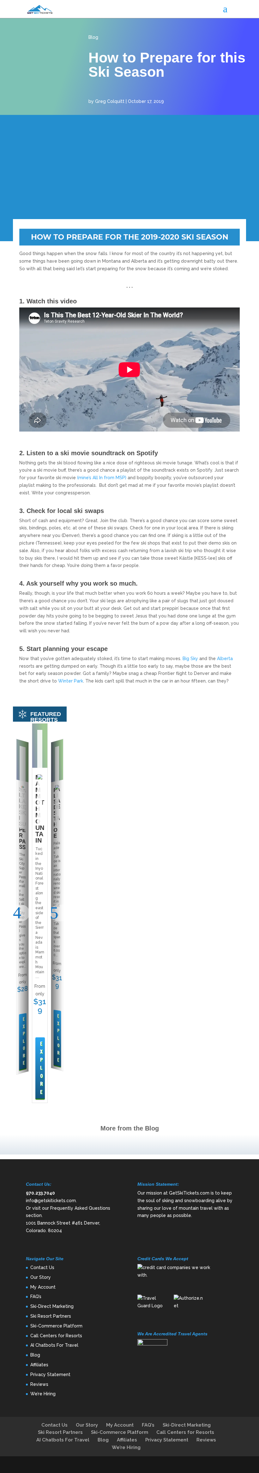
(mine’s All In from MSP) (101, 477)
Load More (129, 1144)
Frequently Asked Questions (80, 1208)
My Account (43, 1287)
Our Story (40, 1277)
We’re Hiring (43, 1393)
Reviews (39, 1384)
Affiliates (39, 1364)
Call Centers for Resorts (56, 1335)
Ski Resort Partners (50, 1316)
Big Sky (190, 658)
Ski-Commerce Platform (56, 1325)
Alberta (224, 658)
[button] (21, 913)
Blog (93, 37)
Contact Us (42, 1267)
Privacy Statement (50, 1374)
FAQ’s (35, 1296)
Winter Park (70, 680)
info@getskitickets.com (51, 1200)
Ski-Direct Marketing (52, 1306)
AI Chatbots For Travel (54, 1345)
